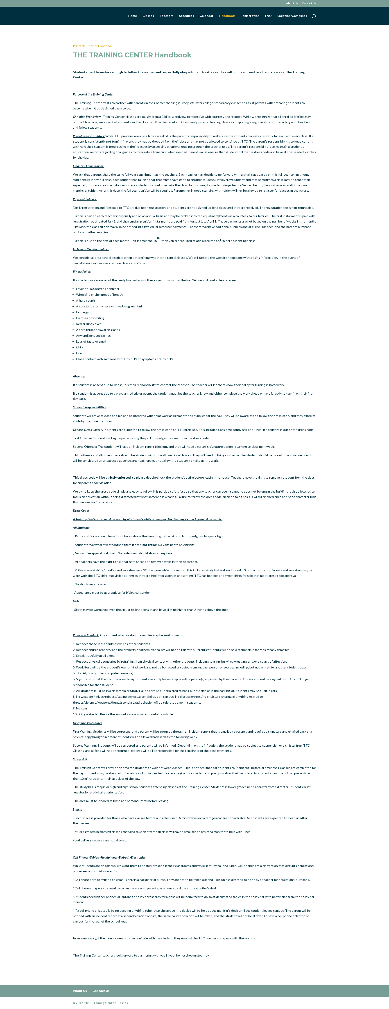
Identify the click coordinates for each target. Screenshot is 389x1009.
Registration (250, 16)
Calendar (206, 16)
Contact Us (309, 3)
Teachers (166, 16)
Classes (148, 16)
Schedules (186, 16)
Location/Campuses (292, 16)
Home (132, 16)
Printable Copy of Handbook (93, 46)
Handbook (227, 16)
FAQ (268, 16)
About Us (292, 3)
